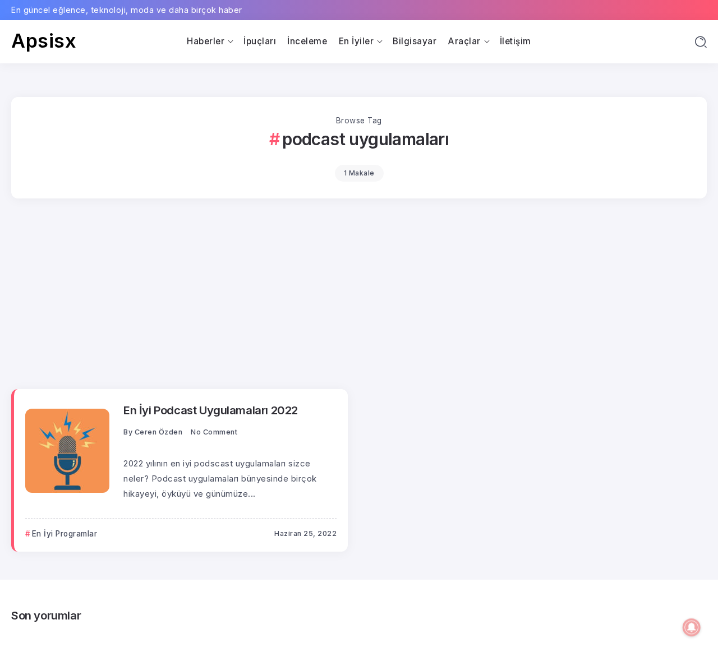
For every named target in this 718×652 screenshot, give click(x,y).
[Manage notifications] (692, 627)
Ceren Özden (159, 432)
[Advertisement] (359, 299)
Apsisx (43, 40)
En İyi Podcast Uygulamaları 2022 (210, 410)
